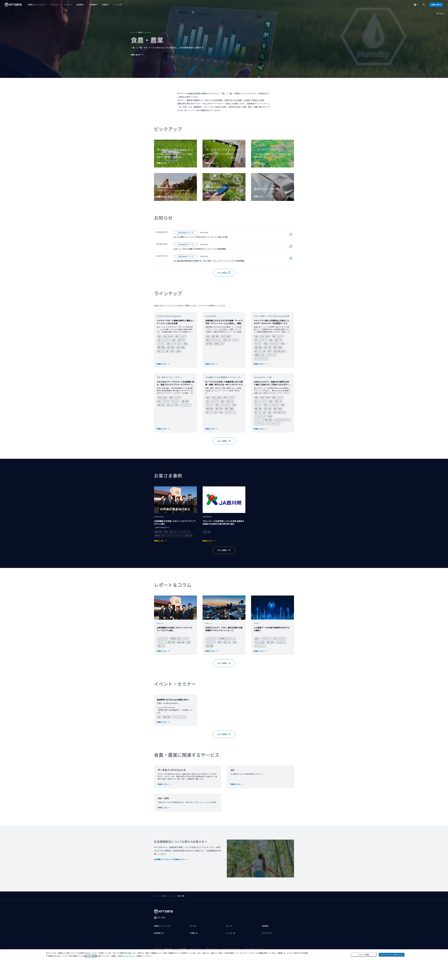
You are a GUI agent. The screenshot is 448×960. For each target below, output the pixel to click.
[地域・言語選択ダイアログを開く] (416, 4)
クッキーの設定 (363, 955)
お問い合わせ (135, 55)
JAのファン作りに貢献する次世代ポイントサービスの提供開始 (213, 249)
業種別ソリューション (36, 5)
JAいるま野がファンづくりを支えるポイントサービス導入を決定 (214, 237)
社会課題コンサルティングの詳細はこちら (169, 859)
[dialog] (224, 954)
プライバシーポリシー (195, 949)
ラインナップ (267, 933)
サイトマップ (158, 949)
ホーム (133, 32)
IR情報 (104, 5)
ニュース (116, 5)
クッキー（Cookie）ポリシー (231, 949)
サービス (54, 5)
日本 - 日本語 (161, 917)
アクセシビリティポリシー (212, 949)
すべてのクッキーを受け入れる (391, 955)
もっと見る (222, 272)
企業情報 (79, 5)
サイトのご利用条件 (181, 949)
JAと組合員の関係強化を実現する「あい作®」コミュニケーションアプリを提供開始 (222, 261)
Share (439, 13)
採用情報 (92, 5)
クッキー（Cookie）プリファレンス (253, 949)
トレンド (66, 5)
